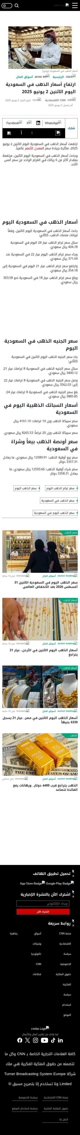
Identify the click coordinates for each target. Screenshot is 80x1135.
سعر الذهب (70, 533)
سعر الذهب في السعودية (57, 500)
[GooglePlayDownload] (59, 884)
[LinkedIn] (38, 123)
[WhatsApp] (53, 123)
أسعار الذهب (70, 600)
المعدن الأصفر (34, 148)
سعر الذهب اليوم (26, 488)
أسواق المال (24, 77)
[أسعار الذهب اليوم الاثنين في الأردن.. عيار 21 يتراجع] (40, 619)
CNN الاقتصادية (55, 100)
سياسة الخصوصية (28, 1097)
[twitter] (60, 1040)
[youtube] (44, 1040)
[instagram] (35, 1040)
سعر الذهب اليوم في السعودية (54, 513)
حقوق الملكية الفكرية (56, 1108)
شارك (71, 128)
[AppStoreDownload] (32, 884)
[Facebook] (14, 123)
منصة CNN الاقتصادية (56, 1097)
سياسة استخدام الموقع (25, 1108)
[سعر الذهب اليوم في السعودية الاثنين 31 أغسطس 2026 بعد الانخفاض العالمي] (40, 551)
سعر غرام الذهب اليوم (60, 488)
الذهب (73, 736)
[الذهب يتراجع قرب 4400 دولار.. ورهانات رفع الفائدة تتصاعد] (40, 754)
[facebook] (19, 1040)
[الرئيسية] (61, 5)
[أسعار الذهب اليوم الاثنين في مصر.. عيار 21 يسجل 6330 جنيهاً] (40, 687)
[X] (29, 123)
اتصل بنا (63, 1119)
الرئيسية (58, 77)
